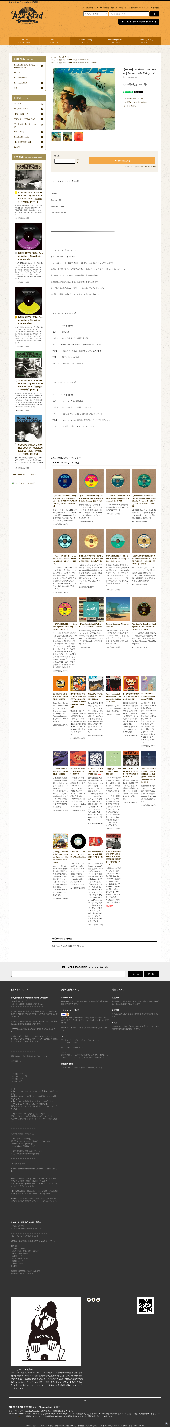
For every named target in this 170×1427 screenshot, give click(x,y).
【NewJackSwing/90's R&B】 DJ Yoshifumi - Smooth (90, 625)
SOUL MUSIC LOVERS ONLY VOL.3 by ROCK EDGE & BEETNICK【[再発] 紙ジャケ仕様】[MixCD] (30, 385)
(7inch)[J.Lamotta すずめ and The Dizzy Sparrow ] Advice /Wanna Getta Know (60, 857)
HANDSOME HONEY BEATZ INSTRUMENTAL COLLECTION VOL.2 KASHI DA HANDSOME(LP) (78, 700)
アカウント (122, 8)
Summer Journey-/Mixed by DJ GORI (117, 625)
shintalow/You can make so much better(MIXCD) (148, 696)
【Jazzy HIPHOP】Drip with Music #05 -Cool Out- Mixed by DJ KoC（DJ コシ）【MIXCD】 (64, 560)
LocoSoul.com (14, 1416)
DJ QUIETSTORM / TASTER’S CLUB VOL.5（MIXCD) (131, 696)
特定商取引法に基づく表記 (146, 166)
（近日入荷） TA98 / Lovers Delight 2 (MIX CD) (113, 771)
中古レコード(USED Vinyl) (68, 60)
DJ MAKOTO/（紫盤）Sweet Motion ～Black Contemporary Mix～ (30, 256)
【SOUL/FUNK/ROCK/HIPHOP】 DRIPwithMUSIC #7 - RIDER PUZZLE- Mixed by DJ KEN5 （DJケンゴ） (144, 560)
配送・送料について (57, 1426)
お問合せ (156, 8)
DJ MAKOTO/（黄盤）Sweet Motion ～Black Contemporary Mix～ (30, 320)
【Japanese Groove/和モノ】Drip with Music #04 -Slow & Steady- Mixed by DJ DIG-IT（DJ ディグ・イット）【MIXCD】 (144, 501)
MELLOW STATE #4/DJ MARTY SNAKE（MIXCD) (95, 696)
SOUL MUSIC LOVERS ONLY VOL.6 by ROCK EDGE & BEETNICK (130, 773)
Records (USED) (145, 41)
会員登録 (134, 8)
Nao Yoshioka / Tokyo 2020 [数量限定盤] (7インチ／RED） (95, 855)
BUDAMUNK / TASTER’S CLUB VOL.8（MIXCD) (77, 771)
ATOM (141, 1426)
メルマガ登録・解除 (106, 8)
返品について (130, 166)
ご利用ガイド (90, 8)
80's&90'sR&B (84, 60)
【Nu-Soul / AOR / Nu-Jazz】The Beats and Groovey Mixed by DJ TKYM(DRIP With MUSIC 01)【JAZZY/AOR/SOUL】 (65, 501)
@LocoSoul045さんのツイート (24, 474)
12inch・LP (96, 63)
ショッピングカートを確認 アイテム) (140, 21)
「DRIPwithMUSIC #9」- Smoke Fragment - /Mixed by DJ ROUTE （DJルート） (65, 626)
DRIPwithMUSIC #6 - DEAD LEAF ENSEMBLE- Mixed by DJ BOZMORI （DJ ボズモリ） (91, 558)
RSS (136, 1426)
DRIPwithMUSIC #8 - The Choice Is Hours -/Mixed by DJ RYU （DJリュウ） (117, 558)
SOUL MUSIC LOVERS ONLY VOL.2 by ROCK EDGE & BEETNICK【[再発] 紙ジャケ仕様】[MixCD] (113, 857)
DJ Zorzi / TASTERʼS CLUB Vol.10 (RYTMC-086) (95, 771)
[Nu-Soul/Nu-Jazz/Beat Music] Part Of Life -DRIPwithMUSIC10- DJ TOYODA (144, 626)
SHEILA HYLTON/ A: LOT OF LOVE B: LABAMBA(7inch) (78, 855)
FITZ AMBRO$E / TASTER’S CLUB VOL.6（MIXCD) (60, 771)
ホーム (53, 57)
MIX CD (24, 41)
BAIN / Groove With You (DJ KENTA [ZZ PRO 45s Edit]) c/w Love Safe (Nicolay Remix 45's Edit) (148, 775)
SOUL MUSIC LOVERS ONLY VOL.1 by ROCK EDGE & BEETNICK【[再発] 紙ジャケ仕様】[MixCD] (30, 197)
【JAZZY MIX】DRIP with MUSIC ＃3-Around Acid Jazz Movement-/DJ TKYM (118, 498)
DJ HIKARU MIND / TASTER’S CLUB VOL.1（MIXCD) (60, 696)
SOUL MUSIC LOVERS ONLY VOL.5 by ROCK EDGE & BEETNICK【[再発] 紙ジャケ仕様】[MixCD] (30, 449)
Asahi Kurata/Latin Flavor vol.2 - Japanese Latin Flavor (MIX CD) (113, 698)
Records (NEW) (85, 41)
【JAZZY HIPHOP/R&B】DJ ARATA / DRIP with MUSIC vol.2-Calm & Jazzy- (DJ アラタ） (91, 498)
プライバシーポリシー (107, 1426)
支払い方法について (40, 1426)
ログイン (145, 8)
